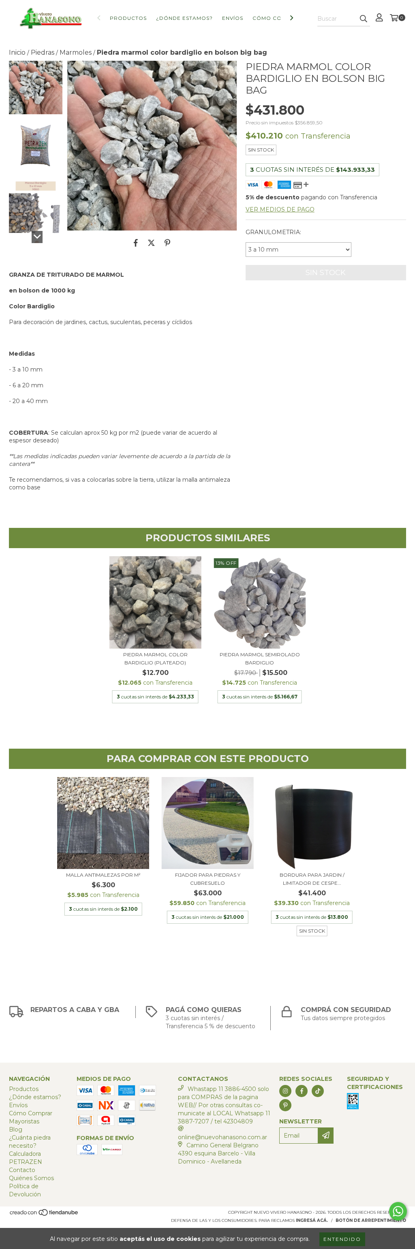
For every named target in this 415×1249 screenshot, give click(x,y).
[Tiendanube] (44, 1214)
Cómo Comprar (277, 18)
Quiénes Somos (31, 1178)
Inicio (17, 52)
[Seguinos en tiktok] (318, 1091)
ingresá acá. (312, 1220)
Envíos (232, 18)
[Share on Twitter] (151, 243)
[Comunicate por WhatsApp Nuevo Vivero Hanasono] (398, 1211)
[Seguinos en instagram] (285, 1091)
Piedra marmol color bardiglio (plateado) (155, 658)
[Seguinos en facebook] (301, 1091)
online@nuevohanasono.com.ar (222, 1137)
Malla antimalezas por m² (103, 875)
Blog (15, 1129)
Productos (128, 18)
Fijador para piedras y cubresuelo (207, 879)
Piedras (42, 52)
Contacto (22, 1170)
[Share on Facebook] (136, 243)
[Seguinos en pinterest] (285, 1105)
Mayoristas (24, 1121)
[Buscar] (363, 19)
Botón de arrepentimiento (371, 1220)
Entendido (342, 1239)
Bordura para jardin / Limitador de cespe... (312, 879)
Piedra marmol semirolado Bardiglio (260, 658)
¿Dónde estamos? (184, 18)
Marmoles (76, 52)
